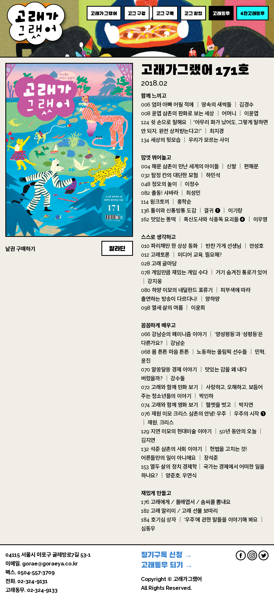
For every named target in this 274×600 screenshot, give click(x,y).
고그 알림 (193, 13)
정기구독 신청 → (166, 554)
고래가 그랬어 (104, 13)
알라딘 (117, 249)
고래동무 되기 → (167, 565)
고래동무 (221, 13)
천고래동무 (252, 13)
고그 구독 (165, 13)
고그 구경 (137, 13)
